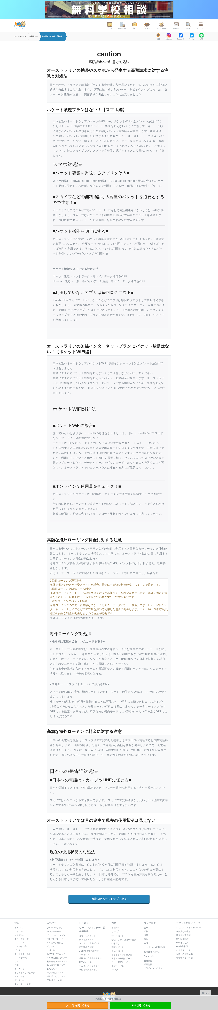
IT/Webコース (85, 962)
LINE (201, 39)
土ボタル (51, 950)
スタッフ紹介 (161, 28)
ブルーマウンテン (55, 928)
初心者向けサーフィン (57, 961)
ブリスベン (19, 980)
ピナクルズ (52, 946)
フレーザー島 (20, 958)
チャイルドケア (86, 939)
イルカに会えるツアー (57, 958)
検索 (188, 28)
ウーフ (17, 961)
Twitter (191, 39)
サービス (116, 931)
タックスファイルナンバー (188, 928)
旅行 (135, 28)
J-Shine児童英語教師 (89, 951)
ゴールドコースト (22, 954)
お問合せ (176, 28)
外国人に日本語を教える (90, 958)
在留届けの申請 (183, 931)
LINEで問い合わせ (140, 1005)
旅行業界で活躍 (86, 947)
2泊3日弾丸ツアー (55, 973)
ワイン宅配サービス (121, 962)
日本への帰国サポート (122, 958)
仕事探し (116, 943)
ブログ (109, 28)
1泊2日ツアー (53, 969)
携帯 (114, 923)
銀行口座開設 (182, 939)
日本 (16, 965)
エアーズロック (21, 939)
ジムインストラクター (89, 966)
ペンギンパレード (55, 939)
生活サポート (118, 951)
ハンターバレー (54, 931)
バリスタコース (183, 950)
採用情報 (148, 964)
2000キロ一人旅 (54, 980)
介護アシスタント (87, 936)
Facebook (180, 39)
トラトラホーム (20, 36)
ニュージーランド (22, 984)
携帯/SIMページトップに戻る (109, 898)
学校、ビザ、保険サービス (124, 940)
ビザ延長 (146, 28)
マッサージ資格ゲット (89, 943)
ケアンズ (18, 928)
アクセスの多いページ (188, 923)
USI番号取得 (182, 946)
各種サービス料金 (184, 958)
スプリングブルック (56, 954)
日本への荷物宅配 (184, 954)
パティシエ (84, 954)
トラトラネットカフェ (122, 955)
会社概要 (148, 961)
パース (17, 950)
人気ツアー (53, 923)
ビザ (146, 928)
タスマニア (19, 943)
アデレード (19, 976)
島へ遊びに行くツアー (57, 965)
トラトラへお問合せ (154, 947)
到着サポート (118, 947)
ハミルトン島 (20, 946)
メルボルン (19, 935)
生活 (146, 943)
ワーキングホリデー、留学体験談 (92, 929)
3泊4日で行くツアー (56, 976)
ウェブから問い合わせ (77, 1005)
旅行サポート (118, 936)
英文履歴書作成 (183, 935)
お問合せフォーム (152, 952)
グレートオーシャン (56, 935)
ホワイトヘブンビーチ (24, 973)
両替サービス (118, 966)
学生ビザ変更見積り (88, 969)
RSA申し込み (182, 943)
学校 (146, 931)
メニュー (200, 28)
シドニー (18, 931)
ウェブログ (150, 923)
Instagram (168, 39)
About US (149, 956)
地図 (158, 39)
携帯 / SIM (122, 28)
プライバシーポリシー (154, 968)
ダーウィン (19, 969)
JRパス (115, 970)
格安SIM (115, 928)
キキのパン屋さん (55, 943)
